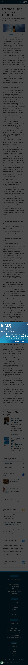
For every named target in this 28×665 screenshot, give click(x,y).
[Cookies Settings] (2, 662)
